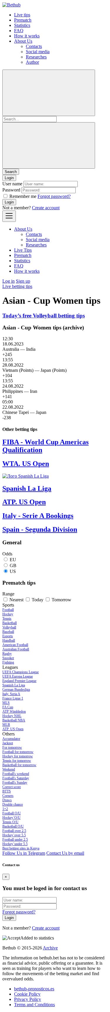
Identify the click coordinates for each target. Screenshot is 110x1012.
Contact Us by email (65, 853)
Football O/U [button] (11, 813)
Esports (7, 636)
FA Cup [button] (7, 707)
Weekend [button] (8, 769)
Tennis (6, 618)
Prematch (22, 20)
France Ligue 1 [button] (12, 698)
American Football (15, 645)
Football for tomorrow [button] (17, 752)
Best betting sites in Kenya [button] (20, 848)
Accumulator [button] (11, 739)
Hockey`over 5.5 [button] (14, 835)
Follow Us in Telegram (23, 853)
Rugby (7, 654)
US (13, 571)
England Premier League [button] (19, 681)
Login (9, 202)
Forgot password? (54, 196)
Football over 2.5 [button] (14, 831)
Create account (46, 207)
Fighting (8, 662)
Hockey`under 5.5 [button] (15, 844)
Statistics (22, 25)
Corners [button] (7, 796)
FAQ (18, 30)
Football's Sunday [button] (14, 782)
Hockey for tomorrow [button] (17, 756)
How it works (27, 35)
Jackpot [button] (7, 743)
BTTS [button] (6, 791)
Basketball (9, 623)
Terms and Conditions (34, 1004)
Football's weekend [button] (15, 774)
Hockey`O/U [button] (11, 818)
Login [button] (9, 178)
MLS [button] (6, 703)
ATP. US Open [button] (12, 729)
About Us (23, 41)
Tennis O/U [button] (10, 822)
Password (11, 189)
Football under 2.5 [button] (15, 839)
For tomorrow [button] (12, 747)
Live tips (22, 14)
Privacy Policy (27, 999)
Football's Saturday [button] (15, 778)
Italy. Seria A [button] (11, 694)
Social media (38, 51)
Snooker (8, 658)
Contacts (34, 46)
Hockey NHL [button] (11, 716)
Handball (8, 640)
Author (32, 62)
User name (12, 183)
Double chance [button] (12, 804)
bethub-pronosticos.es (34, 988)
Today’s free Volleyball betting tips (43, 315)
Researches (36, 56)
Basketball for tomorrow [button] (19, 765)
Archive (50, 947)
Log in (8, 281)
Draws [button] (7, 800)
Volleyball (9, 627)
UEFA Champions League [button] (20, 672)
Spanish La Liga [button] (13, 685)
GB (13, 565)
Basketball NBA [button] (13, 720)
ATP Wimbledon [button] (14, 711)
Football (8, 610)
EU (13, 559)
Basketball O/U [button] (13, 826)
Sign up (23, 281)
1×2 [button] (5, 809)
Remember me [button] (22, 196)
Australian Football (15, 649)
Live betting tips (17, 286)
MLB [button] (6, 725)
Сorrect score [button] (11, 787)
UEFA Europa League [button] (17, 676)
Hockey (7, 614)
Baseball (8, 632)
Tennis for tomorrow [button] (16, 761)
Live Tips (23, 250)
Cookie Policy (27, 994)
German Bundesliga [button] (16, 690)
